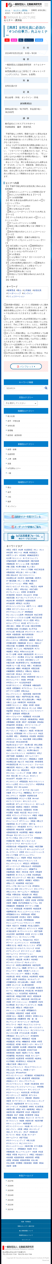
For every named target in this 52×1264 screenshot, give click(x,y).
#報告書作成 (19, 991)
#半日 (40, 957)
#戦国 (41, 719)
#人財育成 (23, 993)
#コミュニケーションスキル (29, 911)
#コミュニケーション (14, 1146)
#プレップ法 (11, 886)
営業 (9, 464)
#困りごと (22, 750)
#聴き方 (39, 1109)
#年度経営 (39, 991)
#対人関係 (38, 745)
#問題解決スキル (13, 914)
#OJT (26, 1132)
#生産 (40, 1152)
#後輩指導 (27, 1123)
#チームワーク (12, 1138)
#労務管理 (29, 1115)
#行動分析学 (11, 931)
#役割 (8, 1002)
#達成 (37, 705)
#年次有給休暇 (12, 917)
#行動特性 (35, 1036)
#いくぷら (18, 648)
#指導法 (19, 807)
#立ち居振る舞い (28, 699)
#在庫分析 (10, 804)
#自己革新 (29, 762)
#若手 (8, 979)
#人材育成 (39, 1106)
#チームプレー (23, 892)
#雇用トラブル (28, 1053)
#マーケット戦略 (32, 906)
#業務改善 (10, 1152)
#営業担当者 (11, 846)
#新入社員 (31, 1140)
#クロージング (23, 1022)
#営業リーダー (29, 1070)
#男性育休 (23, 640)
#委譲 (18, 626)
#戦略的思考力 (33, 555)
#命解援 (23, 926)
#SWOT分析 (32, 1050)
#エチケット (11, 1149)
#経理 (18, 1053)
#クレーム (16, 968)
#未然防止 (22, 979)
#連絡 (40, 815)
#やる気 (19, 920)
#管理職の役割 (12, 629)
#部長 (8, 815)
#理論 (8, 894)
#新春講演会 (33, 719)
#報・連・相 (32, 1019)
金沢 (9, 492)
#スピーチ (10, 965)
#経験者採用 (30, 600)
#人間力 (27, 603)
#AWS (31, 1106)
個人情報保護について (26, 1230)
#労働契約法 (11, 982)
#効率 (40, 586)
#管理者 (40, 900)
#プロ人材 (10, 632)
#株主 (18, 872)
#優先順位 (23, 818)
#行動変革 (31, 592)
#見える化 (10, 1070)
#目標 (31, 705)
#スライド (39, 827)
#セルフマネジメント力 (27, 861)
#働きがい (23, 731)
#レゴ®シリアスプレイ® (16, 849)
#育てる (32, 824)
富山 (19, 290)
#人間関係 (10, 1013)
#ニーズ (9, 909)
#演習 (21, 852)
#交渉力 (19, 595)
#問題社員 (25, 713)
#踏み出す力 (11, 747)
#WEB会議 (25, 914)
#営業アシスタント (31, 971)
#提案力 (21, 1016)
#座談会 (9, 787)
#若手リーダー (12, 555)
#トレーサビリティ (27, 784)
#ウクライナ (30, 632)
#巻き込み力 (26, 866)
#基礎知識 (10, 872)
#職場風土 (33, 759)
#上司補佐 (10, 1061)
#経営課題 (27, 694)
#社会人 (19, 674)
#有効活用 (29, 615)
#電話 (18, 1109)
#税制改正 (26, 1039)
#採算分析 (29, 1121)
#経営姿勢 (36, 965)
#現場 (14, 1154)
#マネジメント (12, 1143)
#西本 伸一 (37, 773)
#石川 (36, 940)
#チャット (28, 778)
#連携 (8, 793)
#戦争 (8, 634)
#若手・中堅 (11, 1030)
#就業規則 (10, 1078)
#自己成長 (34, 589)
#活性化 (25, 976)
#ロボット (34, 776)
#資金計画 (31, 1061)
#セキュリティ (30, 962)
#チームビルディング (35, 849)
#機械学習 (26, 1041)
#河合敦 (23, 719)
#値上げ (38, 643)
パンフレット (27, 366)
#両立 (8, 550)
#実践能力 (38, 838)
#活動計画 (10, 841)
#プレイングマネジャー (21, 815)
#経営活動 (10, 598)
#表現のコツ (11, 827)
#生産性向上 (21, 1061)
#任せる (9, 620)
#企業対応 (28, 550)
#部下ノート (31, 606)
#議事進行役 (11, 911)
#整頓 (8, 609)
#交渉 (33, 767)
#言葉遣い (20, 725)
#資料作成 (33, 993)
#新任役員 (25, 999)
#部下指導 (38, 931)
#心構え (35, 974)
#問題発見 (35, 863)
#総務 (21, 1121)
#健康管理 (10, 875)
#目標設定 (10, 1044)
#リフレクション (13, 592)
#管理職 (40, 1087)
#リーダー (32, 1135)
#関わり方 (10, 883)
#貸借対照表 (19, 1157)
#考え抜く (20, 572)
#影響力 (28, 880)
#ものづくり (23, 1154)
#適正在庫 (10, 663)
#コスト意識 (29, 620)
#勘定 (35, 894)
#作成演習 (22, 827)
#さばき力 (28, 595)
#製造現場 (35, 1078)
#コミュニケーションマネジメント (20, 923)
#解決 (31, 832)
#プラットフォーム (14, 940)
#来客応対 (22, 702)
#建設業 (19, 959)
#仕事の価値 (21, 567)
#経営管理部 (11, 1050)
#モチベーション (13, 1092)
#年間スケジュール (14, 739)
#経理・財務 (11, 1166)
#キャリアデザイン (14, 897)
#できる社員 (24, 1033)
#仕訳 (27, 1112)
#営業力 (28, 1016)
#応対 (8, 699)
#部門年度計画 (28, 697)
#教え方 (40, 821)
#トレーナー (11, 971)
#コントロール (12, 640)
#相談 (15, 818)
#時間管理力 (37, 897)
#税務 (35, 1163)
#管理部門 (20, 600)
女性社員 (37, 290)
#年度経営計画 (12, 764)
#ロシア (40, 632)
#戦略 (8, 861)
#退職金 (36, 917)
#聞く (16, 589)
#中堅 (39, 982)
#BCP (24, 722)
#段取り (28, 974)
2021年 (10, 1209)
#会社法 (19, 810)
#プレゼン (18, 1132)
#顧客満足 (31, 1109)
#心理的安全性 (12, 759)
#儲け (18, 697)
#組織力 (9, 651)
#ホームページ (12, 954)
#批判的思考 (29, 648)
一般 (9, 473)
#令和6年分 (31, 753)
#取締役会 (24, 736)
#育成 (29, 858)
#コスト (30, 643)
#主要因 (9, 812)
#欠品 (23, 666)
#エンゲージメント (14, 863)
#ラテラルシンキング (14, 612)
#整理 (40, 606)
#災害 (18, 722)
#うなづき (29, 657)
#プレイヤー (11, 657)
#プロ (37, 648)
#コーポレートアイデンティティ (29, 598)
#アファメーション (14, 583)
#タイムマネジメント (14, 1067)
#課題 (8, 1160)
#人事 (18, 1078)
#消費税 (19, 1163)
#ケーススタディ (36, 1027)
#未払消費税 (37, 739)
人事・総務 (12, 459)
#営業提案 (18, 909)
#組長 (31, 731)
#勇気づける (11, 945)
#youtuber (10, 728)
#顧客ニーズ (11, 750)
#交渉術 (40, 767)
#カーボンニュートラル (23, 835)
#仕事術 (21, 657)
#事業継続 (10, 722)
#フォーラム (17, 793)
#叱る (16, 651)
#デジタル (33, 1095)
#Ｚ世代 (21, 660)
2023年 (11, 1200)
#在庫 (34, 1152)
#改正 (18, 841)
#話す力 (15, 926)
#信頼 (40, 928)
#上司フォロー (22, 869)
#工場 (24, 1135)
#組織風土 (20, 756)
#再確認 (40, 877)
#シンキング (11, 928)
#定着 (33, 900)
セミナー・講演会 (20, 10)
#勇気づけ (22, 928)
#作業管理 (29, 1058)
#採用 (8, 903)
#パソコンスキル (32, 1104)
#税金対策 (20, 829)
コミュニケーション (16, 296)
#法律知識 (36, 875)
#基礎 (27, 1013)
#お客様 (9, 736)
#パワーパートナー (25, 931)
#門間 (39, 945)
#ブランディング (13, 951)
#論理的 (9, 711)
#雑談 (39, 708)
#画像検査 (20, 906)
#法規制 (33, 736)
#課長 (27, 900)
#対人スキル (11, 892)
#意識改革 (37, 996)
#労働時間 (33, 1002)
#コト (42, 550)
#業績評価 (32, 1047)
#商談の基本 (29, 1007)
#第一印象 (16, 699)
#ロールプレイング (28, 843)
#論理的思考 (19, 1104)
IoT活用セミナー (14, 468)
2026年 (11, 1186)
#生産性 (34, 1033)
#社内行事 (10, 600)
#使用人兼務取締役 (23, 965)
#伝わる (25, 708)
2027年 (11, 1181)
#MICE (9, 818)
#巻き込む (24, 589)
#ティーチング (12, 1106)
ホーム (7, 10)
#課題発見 (28, 810)
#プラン (30, 827)
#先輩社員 (10, 976)
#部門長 (34, 957)
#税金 (41, 1163)
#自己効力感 (37, 617)
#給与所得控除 (28, 634)
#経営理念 (10, 920)
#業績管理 (20, 1112)
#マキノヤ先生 (30, 728)
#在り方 (30, 637)
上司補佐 (27, 290)
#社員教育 (23, 1106)
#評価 (18, 1044)
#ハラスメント (12, 1121)
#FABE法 (36, 886)
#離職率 (32, 640)
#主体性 (22, 555)
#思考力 (38, 578)
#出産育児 (10, 708)
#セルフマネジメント (33, 1067)
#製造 (8, 1154)
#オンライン (11, 1129)
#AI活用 (9, 552)
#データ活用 (24, 957)
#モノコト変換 (23, 581)
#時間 (37, 923)
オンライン (28, 293)
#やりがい (23, 759)
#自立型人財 (11, 880)
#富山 (26, 1027)
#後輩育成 (10, 824)
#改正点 (34, 586)
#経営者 (24, 1095)
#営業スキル (38, 1016)
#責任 (8, 968)
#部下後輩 (10, 756)
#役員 (27, 1056)
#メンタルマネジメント (15, 753)
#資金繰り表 (27, 894)
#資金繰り (39, 1154)
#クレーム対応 (12, 784)
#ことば (33, 708)
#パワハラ (39, 1118)
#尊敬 (25, 583)
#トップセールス (30, 733)
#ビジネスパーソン (27, 575)
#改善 (29, 1149)
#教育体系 (10, 1109)
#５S (35, 1149)
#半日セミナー (12, 682)
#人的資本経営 (25, 682)
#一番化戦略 (11, 581)
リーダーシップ (14, 293)
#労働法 (21, 1118)
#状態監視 (10, 1041)
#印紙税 (15, 1160)
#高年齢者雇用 (23, 561)
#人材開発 (18, 1027)
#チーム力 (40, 804)
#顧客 (20, 971)
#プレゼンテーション (14, 1075)
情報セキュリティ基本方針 (26, 1226)
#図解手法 (33, 869)
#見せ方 (9, 589)
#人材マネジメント (14, 685)
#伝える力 (10, 1072)
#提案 (41, 968)
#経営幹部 (10, 1098)
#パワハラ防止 (12, 838)
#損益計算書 (21, 996)
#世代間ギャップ (32, 660)
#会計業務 (27, 739)
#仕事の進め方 (33, 750)
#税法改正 (16, 1039)
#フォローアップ (19, 877)
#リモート (20, 1098)
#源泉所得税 (25, 1160)
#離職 (14, 903)
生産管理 (11, 454)
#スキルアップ (34, 979)
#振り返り (31, 877)
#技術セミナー (12, 1081)
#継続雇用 (36, 685)
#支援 (35, 595)
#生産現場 (35, 1084)
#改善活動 (33, 818)
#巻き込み (25, 691)
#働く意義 (10, 567)
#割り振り (10, 626)
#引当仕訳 (10, 742)
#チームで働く (31, 572)
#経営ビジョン (12, 993)
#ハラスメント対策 (23, 875)
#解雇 (14, 1118)
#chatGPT (10, 778)
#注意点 (22, 917)
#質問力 (21, 880)
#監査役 (40, 736)
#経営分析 (10, 996)
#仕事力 (27, 959)
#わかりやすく (34, 812)
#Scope (9, 835)
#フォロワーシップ (14, 790)
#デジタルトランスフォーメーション (21, 1087)
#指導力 (9, 900)
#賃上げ (40, 640)
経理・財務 (12, 449)
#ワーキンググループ (14, 962)
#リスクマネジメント (14, 1084)
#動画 (38, 951)
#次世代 (21, 578)
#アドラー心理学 (13, 691)
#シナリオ (16, 985)
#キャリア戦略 (27, 569)
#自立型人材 (36, 999)
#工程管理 (10, 1058)
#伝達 (23, 623)
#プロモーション (26, 954)
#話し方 (9, 1132)
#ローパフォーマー (14, 716)
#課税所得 (10, 829)
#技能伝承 (34, 1132)
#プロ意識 (38, 1146)
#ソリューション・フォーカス (31, 764)
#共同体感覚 (35, 942)
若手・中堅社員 (14, 421)
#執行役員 (10, 810)
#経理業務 (20, 934)
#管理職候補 (29, 920)
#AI (40, 903)
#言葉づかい (11, 1016)
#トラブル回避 (29, 988)
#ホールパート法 (24, 886)
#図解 (39, 1047)
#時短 (23, 677)
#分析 (37, 948)
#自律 (20, 654)
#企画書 (23, 1047)
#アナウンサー (33, 623)
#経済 (20, 945)
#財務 (37, 1053)
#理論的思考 (23, 846)
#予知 (18, 1041)
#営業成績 (18, 733)
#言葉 (14, 979)
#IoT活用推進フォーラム (28, 903)
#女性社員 (25, 1092)
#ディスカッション (20, 1002)
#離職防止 (28, 793)
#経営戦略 (29, 578)
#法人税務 (10, 1163)
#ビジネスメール (37, 1030)
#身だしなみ (11, 702)
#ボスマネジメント (36, 781)
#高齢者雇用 (11, 561)
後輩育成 (11, 290)
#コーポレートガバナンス (26, 1005)
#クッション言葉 (22, 564)
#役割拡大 (33, 552)
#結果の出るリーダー (14, 745)
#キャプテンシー (26, 889)
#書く (29, 666)
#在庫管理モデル (22, 663)
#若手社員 (35, 1022)
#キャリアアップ (26, 838)
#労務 (35, 810)
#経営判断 (39, 1121)
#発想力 (27, 807)
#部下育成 (23, 1138)
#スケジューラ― (13, 680)
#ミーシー (39, 654)
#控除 (23, 680)
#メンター (35, 1056)
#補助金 (19, 728)
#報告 (34, 815)
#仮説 (31, 846)
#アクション (24, 821)
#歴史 (8, 719)
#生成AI (19, 778)
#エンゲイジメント (14, 694)
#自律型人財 (11, 762)
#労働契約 (29, 1075)
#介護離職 (20, 646)
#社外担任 (20, 1056)
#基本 (8, 926)
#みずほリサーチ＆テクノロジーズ (20, 948)
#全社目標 (10, 697)
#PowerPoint (21, 1072)
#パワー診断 (11, 654)
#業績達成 (10, 572)
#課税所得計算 (12, 832)
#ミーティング (36, 1126)
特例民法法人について (26, 1235)
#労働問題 (10, 1056)
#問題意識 (23, 781)
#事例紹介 (10, 1036)
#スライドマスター (14, 801)
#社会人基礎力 (34, 926)
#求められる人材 (27, 651)
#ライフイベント (13, 569)
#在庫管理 (34, 976)
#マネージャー (23, 1030)
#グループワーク (13, 623)
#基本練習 (35, 564)
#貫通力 (36, 880)
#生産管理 (26, 1078)
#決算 (27, 934)
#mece (17, 711)
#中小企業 (10, 1007)
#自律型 (34, 959)
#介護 (18, 708)
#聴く (16, 736)
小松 (9, 497)
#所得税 (34, 807)
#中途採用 (10, 603)
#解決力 (34, 581)
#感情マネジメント (14, 705)
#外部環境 (39, 762)
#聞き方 (19, 1007)
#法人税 (34, 1160)
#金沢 (20, 1024)
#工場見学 (10, 959)
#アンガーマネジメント (25, 804)
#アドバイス (32, 928)
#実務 (33, 1041)
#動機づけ (10, 869)
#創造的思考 (29, 654)
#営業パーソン (12, 937)
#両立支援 (10, 646)
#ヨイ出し (25, 586)
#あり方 (21, 762)
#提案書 (15, 1047)
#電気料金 (40, 784)
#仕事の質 (29, 745)
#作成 (14, 861)
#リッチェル (24, 776)
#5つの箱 (25, 626)
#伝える (9, 733)
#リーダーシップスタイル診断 (18, 617)
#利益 (37, 697)
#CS (23, 1109)
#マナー (9, 1027)
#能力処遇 (35, 561)
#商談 (26, 1129)
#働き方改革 (11, 1064)
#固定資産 (35, 668)
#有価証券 (26, 668)
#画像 (21, 1115)
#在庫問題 (23, 832)
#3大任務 (36, 716)
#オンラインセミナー (14, 974)
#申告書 (30, 680)
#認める (36, 671)
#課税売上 (20, 671)
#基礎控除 (16, 634)
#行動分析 (39, 731)
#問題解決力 (31, 1010)
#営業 (20, 1129)
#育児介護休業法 (32, 646)
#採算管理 (29, 1157)
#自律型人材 (11, 578)
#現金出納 (10, 668)
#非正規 (25, 872)
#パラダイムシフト (30, 558)
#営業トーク (11, 660)
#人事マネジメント (14, 558)
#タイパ (40, 677)
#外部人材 (20, 632)
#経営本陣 (36, 694)
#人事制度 (10, 1005)
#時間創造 (29, 612)
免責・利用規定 (26, 1221)
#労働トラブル (12, 957)
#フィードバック (13, 866)
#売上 (37, 620)
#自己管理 (38, 615)
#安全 (18, 1135)
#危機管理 (22, 1019)
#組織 (40, 1005)
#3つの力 (27, 674)
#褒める (28, 671)
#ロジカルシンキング (35, 1101)
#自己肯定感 (39, 569)
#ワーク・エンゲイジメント (17, 942)
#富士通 (14, 776)
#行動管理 (28, 909)
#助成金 (40, 722)
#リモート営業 (37, 934)
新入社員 (11, 416)
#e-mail (35, 798)
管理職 (10, 430)
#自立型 (23, 812)
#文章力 (39, 988)
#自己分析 (10, 674)
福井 (9, 501)
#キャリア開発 (12, 855)
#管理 (39, 1041)
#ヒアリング (11, 1022)
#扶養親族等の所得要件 (15, 637)
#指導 (23, 858)
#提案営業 (39, 657)
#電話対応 (20, 1013)
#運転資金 (16, 894)
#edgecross (28, 940)
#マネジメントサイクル (15, 606)
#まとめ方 (35, 790)
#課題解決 (16, 688)
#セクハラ (30, 1118)
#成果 (40, 759)
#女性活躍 (10, 807)
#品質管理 (20, 1058)
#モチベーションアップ (15, 1140)
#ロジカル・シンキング (15, 773)
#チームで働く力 (35, 747)
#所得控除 (10, 1053)
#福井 (33, 982)
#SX (8, 776)
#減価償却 (10, 671)
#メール (9, 991)
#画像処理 (10, 906)
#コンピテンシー (22, 1036)
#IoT (16, 1115)
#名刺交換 (31, 702)
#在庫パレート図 (13, 666)
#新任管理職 (36, 626)
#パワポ (26, 790)
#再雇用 (38, 872)
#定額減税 (32, 722)
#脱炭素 (38, 832)
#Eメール (16, 770)
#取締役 (36, 1098)
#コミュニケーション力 (34, 852)
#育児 (14, 550)
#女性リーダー (28, 1044)
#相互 (31, 583)
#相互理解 (39, 846)
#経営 (8, 1101)
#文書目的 (37, 666)
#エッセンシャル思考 (14, 615)
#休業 (8, 877)
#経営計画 (10, 1112)
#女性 (40, 1002)
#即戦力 (19, 603)
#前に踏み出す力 (13, 677)
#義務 (24, 968)
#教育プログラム (13, 999)
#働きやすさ (23, 1064)
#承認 (33, 821)
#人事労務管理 (28, 985)
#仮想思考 (37, 909)
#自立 (29, 996)
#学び (39, 753)
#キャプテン (39, 889)
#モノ (36, 550)
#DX (42, 1084)
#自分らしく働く (22, 767)
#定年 (32, 872)
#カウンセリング (13, 586)
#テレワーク (11, 1024)
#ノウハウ (10, 1135)
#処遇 (8, 688)
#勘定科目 (25, 770)
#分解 (29, 773)
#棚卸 (18, 668)
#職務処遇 (10, 564)
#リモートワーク (13, 843)
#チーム (19, 1070)
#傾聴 (8, 1047)
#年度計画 (29, 991)
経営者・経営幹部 (15, 435)
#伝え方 (9, 1104)
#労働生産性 (11, 643)
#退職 (8, 1118)
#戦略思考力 (19, 900)
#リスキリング (12, 781)
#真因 (16, 812)
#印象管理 (10, 725)
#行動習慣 (10, 595)
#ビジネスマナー (26, 1143)
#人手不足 (33, 629)
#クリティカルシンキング (22, 609)
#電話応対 (35, 1112)
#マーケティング (28, 951)
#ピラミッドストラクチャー (32, 711)
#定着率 (22, 796)
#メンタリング (34, 1089)
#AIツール (18, 552)
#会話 (40, 733)
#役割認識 (36, 866)
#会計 (8, 1039)
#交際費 (28, 829)
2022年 (11, 1205)
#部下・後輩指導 (13, 713)
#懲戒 (33, 914)
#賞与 (29, 917)
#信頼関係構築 (12, 798)
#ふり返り (31, 567)
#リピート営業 (25, 798)
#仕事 (20, 550)
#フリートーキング (33, 725)
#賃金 (36, 1115)
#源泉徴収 (28, 1163)
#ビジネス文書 (12, 1033)
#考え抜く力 (23, 747)
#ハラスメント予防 (27, 937)
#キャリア (39, 1044)
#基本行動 (29, 1146)
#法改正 (9, 648)
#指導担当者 (32, 796)
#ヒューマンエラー (23, 1152)
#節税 (41, 976)
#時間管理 (31, 677)
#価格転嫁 (22, 643)
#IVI (15, 787)
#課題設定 (35, 892)
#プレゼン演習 (12, 889)
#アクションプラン (27, 855)
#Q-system (23, 787)
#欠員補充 (23, 629)
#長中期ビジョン (13, 858)
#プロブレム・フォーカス (32, 688)
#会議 (27, 1126)
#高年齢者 (27, 685)
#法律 (27, 1084)
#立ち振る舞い (23, 982)
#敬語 (39, 699)
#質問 (8, 985)
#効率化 (38, 1058)
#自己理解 (27, 897)
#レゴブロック (12, 852)
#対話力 (26, 863)
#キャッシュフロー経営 (15, 1010)
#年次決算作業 (22, 742)
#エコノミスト (29, 945)
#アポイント (33, 968)
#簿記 (32, 1154)
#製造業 (28, 1098)
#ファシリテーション (14, 1126)
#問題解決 (22, 1149)
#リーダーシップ (13, 1095)
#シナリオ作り (22, 824)
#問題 (37, 1157)
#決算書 (9, 1157)
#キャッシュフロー (14, 1123)
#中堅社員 (35, 1092)
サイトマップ (26, 1240)
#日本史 (15, 719)
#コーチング (35, 1129)
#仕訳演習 (10, 934)
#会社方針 (37, 858)
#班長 (18, 976)
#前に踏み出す (12, 575)
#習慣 (23, 592)
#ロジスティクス (29, 801)
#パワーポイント (19, 1101)
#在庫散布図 (36, 663)
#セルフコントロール (32, 1024)
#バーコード (38, 793)
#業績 (8, 770)
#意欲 (25, 705)
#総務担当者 (11, 1019)
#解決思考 (10, 767)
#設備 (33, 1039)
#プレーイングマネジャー (16, 1089)
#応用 (33, 1013)
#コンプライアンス (27, 1081)
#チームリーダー (32, 756)
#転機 (25, 552)
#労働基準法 (39, 1075)
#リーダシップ (12, 731)
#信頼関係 (20, 883)
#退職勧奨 (27, 716)
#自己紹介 (29, 883)
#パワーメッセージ (14, 988)
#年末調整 (22, 1050)
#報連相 (9, 1115)
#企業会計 (18, 620)
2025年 (11, 1190)
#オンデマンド (12, 796)
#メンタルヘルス (28, 841)
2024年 (11, 1195)
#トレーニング (12, 821)
